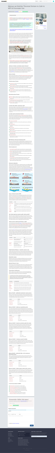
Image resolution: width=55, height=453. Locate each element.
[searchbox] (47, 1)
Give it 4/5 (11, 405)
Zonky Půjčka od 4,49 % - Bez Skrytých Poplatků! (23, 445)
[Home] (4, 1)
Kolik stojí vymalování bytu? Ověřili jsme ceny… (23, 443)
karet (12, 24)
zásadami (14, 423)
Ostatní (41, 1)
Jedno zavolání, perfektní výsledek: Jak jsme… (23, 444)
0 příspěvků (45, 28)
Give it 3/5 (20, 11)
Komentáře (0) (16, 11)
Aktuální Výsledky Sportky (22, 435)
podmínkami (17, 423)
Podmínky (24, 448)
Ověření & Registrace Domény (23, 433)
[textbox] (21, 418)
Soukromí (27, 448)
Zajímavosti (45, 25)
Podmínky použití (10, 440)
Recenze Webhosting (10, 435)
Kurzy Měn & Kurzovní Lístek (11, 436)
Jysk (14, 229)
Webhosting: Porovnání (22, 434)
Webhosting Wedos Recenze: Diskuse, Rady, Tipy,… (23, 439)
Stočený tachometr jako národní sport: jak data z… (23, 440)
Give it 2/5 (10, 405)
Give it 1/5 (19, 11)
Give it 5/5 (21, 11)
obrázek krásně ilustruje (28, 169)
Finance (36, 1)
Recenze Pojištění (10, 434)
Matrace (41, 25)
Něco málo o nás (9, 439)
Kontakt (31, 448)
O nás (29, 448)
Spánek (43, 25)
